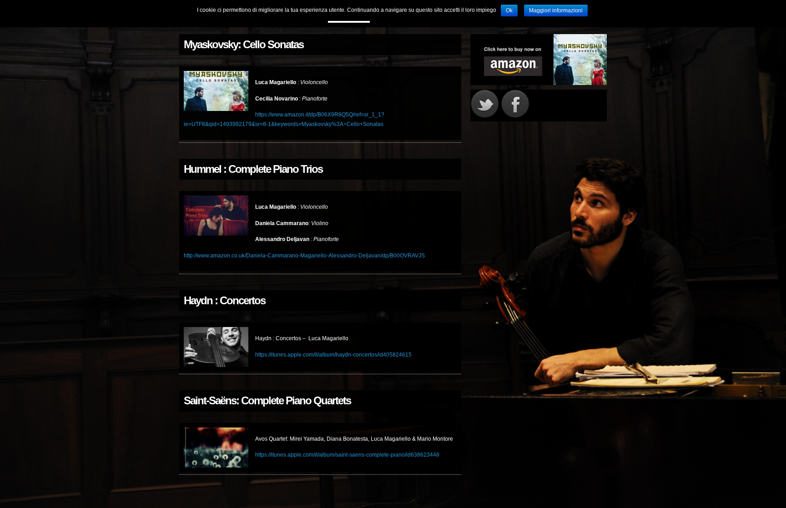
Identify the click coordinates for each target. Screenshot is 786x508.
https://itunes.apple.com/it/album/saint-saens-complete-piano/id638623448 (347, 455)
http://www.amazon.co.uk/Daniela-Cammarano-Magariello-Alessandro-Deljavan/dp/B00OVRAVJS (304, 255)
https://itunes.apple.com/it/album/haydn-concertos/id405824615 (333, 355)
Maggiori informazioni (556, 10)
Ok (509, 10)
